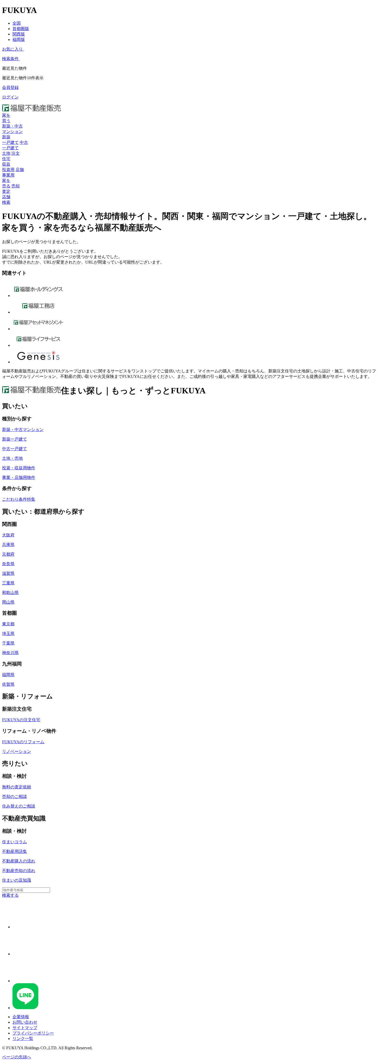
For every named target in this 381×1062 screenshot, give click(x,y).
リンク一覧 (22, 1038)
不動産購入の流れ (18, 861)
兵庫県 (8, 544)
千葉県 (8, 643)
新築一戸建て (14, 439)
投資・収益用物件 (18, 468)
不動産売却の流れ (18, 870)
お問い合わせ (24, 1022)
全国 (16, 23)
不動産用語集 (14, 851)
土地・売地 (12, 458)
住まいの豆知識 (16, 880)
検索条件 (10, 58)
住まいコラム (14, 842)
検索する (10, 895)
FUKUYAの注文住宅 (21, 720)
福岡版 (18, 39)
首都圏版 (20, 28)
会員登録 (10, 87)
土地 (6, 153)
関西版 (18, 34)
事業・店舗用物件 (18, 477)
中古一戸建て (14, 449)
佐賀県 (8, 684)
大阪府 (8, 535)
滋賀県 (8, 573)
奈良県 (8, 564)
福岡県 (8, 674)
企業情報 (20, 1017)
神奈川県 (10, 652)
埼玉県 (8, 633)
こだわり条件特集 (18, 499)
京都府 (8, 554)
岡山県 (8, 602)
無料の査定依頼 (16, 787)
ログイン (10, 97)
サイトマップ (24, 1027)
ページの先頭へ (16, 1057)
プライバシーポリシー (33, 1033)
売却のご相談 (14, 796)
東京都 (8, 624)
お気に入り (12, 49)
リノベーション (16, 751)
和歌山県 (10, 592)
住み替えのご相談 (18, 806)
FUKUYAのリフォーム (23, 742)
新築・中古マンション (23, 429)
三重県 (8, 583)
